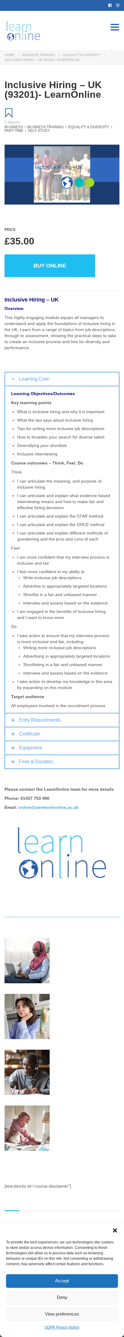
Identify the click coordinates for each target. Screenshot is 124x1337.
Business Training (38, 55)
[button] (115, 1230)
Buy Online (49, 266)
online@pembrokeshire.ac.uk (48, 807)
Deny (62, 1297)
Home (9, 55)
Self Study (39, 131)
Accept (62, 1280)
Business (15, 127)
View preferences (62, 1313)
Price (10, 229)
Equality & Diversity (82, 55)
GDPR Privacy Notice (62, 1327)
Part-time (15, 131)
